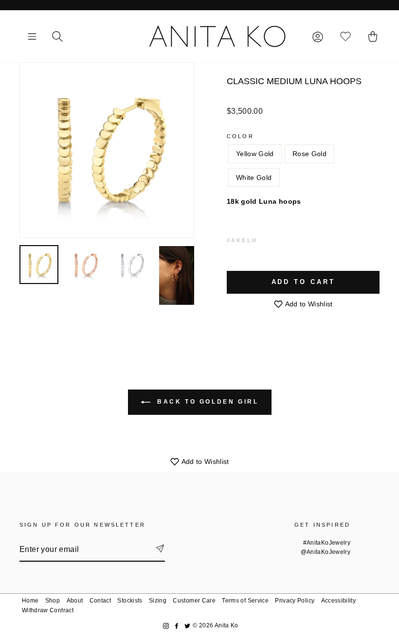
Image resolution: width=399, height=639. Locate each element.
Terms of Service (245, 600)
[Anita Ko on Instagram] (166, 625)
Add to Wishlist (308, 304)
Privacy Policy (294, 600)
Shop (52, 600)
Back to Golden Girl (206, 401)
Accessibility (338, 600)
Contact (100, 600)
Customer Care (194, 600)
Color (240, 136)
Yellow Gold (255, 154)
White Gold (254, 177)
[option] (106, 150)
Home (30, 600)
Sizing (157, 600)
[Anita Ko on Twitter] (187, 625)
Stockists (129, 600)
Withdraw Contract (47, 610)
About (75, 600)
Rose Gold (309, 154)
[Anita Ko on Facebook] (176, 625)
